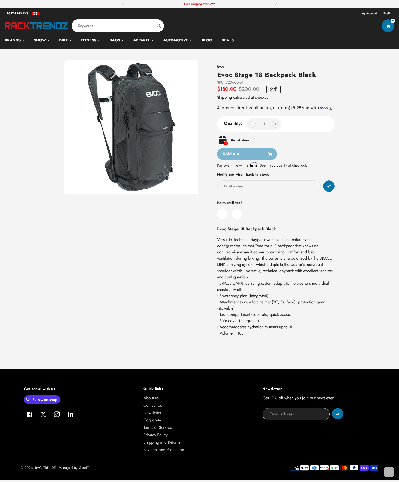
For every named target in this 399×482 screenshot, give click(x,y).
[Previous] (123, 4)
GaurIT (84, 467)
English (387, 13)
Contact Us (152, 405)
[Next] (275, 4)
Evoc (221, 66)
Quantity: (233, 123)
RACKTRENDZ (45, 467)
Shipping (224, 97)
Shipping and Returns (161, 442)
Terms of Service (157, 427)
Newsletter (152, 413)
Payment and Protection (163, 450)
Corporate (152, 420)
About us (151, 398)
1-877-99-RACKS (17, 13)
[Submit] (337, 413)
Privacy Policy (155, 435)
